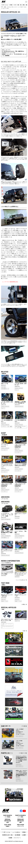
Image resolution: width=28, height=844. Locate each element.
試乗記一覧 (24, 604)
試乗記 (24, 4)
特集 (21, 4)
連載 (26, 4)
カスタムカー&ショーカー (12, 7)
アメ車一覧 (24, 726)
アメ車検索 (10, 4)
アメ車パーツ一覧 (23, 753)
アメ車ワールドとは (4, 4)
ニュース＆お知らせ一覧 (22, 580)
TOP (2, 7)
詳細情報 (7, 55)
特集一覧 (25, 630)
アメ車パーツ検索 (16, 4)
